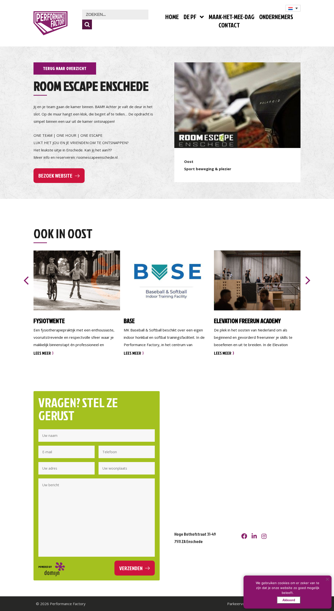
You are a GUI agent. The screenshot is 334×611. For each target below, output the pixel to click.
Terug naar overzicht (65, 68)
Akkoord (288, 600)
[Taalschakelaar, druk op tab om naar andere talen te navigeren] (293, 8)
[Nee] (327, 579)
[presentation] (26, 280)
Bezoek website (55, 175)
